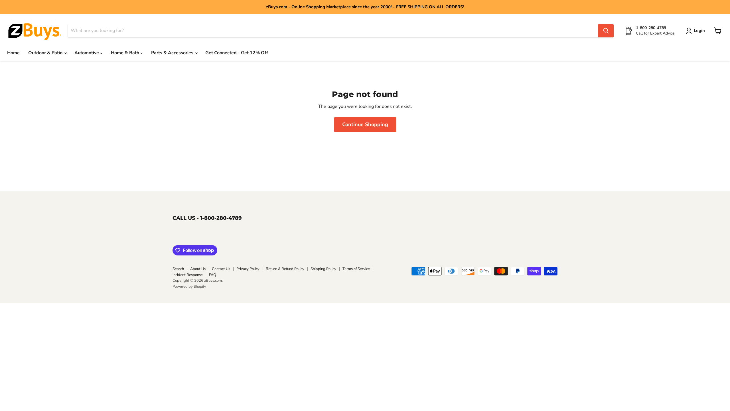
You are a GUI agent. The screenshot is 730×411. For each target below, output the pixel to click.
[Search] (606, 30)
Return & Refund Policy (285, 268)
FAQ (212, 274)
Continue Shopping (365, 124)
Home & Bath (125, 53)
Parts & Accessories (172, 53)
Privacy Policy (247, 268)
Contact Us (221, 268)
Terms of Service (356, 268)
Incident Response (188, 274)
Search (178, 268)
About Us (198, 268)
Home (13, 53)
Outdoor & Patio (46, 53)
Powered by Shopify (189, 286)
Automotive (87, 53)
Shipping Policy (323, 268)
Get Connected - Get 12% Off (236, 53)
